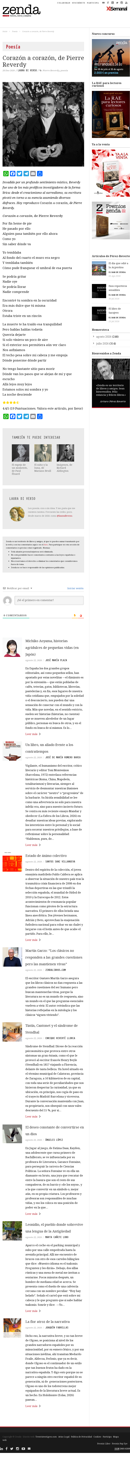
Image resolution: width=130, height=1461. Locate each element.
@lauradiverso (64, 515)
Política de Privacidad (81, 1436)
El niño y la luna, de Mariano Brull (42, 467)
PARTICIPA (93, 3)
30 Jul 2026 (114, 298)
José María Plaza (56, 660)
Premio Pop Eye (119, 1443)
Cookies (97, 1436)
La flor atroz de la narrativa (47, 1321)
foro (46, 544)
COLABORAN (63, 3)
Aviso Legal (63, 1436)
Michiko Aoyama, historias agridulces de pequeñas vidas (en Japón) (52, 648)
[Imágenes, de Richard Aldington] (65, 453)
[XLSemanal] (116, 8)
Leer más (31, 734)
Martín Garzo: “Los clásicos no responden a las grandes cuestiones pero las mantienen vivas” (53, 957)
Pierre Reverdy (51, 70)
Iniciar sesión (75, 588)
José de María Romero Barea (63, 757)
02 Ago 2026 (115, 276)
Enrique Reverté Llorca (60, 1038)
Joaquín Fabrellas (56, 1327)
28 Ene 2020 (9, 70)
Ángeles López (54, 1140)
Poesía (14, 31)
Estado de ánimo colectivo (46, 855)
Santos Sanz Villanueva (60, 861)
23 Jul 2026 (114, 321)
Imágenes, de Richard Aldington (64, 467)
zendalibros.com (55, 970)
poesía (64, 70)
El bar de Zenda (117, 272)
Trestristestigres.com (46, 1436)
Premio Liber (103, 1443)
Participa (107, 1436)
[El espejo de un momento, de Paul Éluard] (20, 453)
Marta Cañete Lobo (56, 1237)
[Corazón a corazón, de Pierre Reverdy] (43, 124)
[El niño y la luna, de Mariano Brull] (43, 453)
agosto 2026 (103, 336)
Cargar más (43, 1418)
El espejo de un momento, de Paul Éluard (20, 469)
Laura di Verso (27, 70)
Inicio (5, 31)
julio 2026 (102, 343)
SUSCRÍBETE (78, 3)
